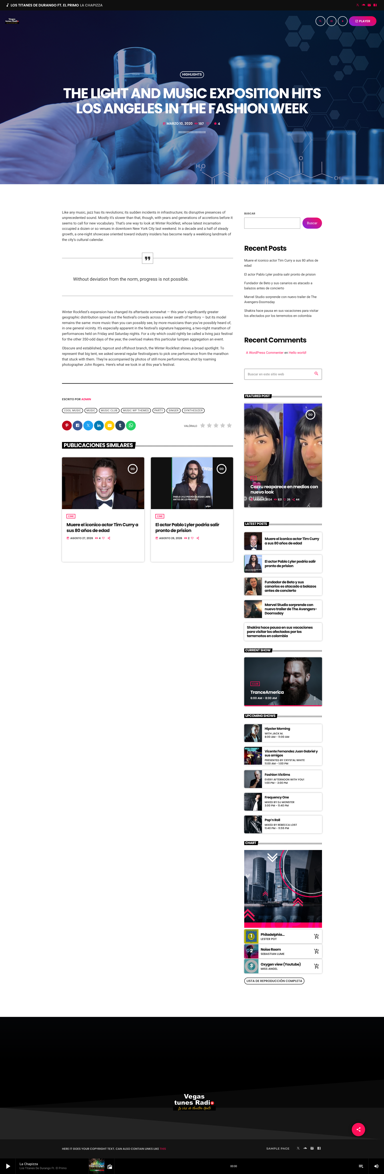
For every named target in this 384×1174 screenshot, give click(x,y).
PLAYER (362, 21)
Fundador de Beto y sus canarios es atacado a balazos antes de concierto (290, 586)
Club (255, 684)
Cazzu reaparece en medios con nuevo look (284, 489)
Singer (174, 410)
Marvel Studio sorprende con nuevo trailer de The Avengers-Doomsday (291, 609)
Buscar (249, 214)
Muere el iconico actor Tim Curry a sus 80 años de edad (102, 527)
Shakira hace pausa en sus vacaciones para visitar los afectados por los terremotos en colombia (280, 631)
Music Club (109, 410)
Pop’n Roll (272, 820)
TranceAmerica (267, 692)
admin (86, 399)
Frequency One (277, 798)
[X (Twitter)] (358, 5)
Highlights (192, 74)
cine (71, 516)
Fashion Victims (277, 775)
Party (158, 410)
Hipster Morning (277, 729)
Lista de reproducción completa (274, 981)
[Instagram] (369, 5)
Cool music (72, 410)
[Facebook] (375, 5)
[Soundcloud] (363, 5)
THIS (163, 1149)
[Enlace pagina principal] (12, 21)
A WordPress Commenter (265, 353)
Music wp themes (136, 410)
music (90, 410)
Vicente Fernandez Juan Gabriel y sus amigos (291, 754)
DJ (253, 478)
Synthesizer (193, 410)
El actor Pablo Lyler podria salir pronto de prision (187, 527)
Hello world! (297, 353)
